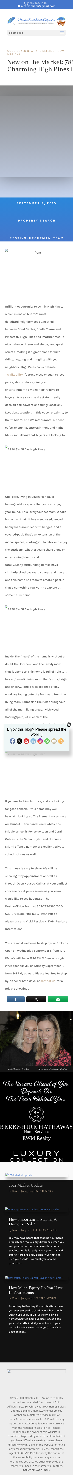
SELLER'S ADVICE (46, 1230)
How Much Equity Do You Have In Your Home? (36, 1290)
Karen (15, 1191)
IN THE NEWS (44, 1191)
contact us (48, 981)
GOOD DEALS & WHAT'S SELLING (31, 51)
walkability (15, 374)
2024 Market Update (26, 1185)
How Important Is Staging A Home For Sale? (33, 1222)
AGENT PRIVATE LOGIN (36, 1470)
